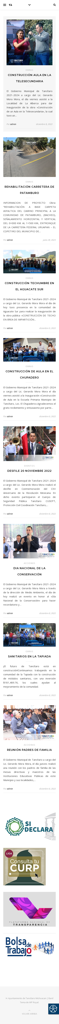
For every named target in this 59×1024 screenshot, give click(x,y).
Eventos (29, 465)
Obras (29, 70)
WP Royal (34, 1002)
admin (13, 124)
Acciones (29, 563)
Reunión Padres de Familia (29, 749)
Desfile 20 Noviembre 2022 (29, 470)
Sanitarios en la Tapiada (29, 656)
